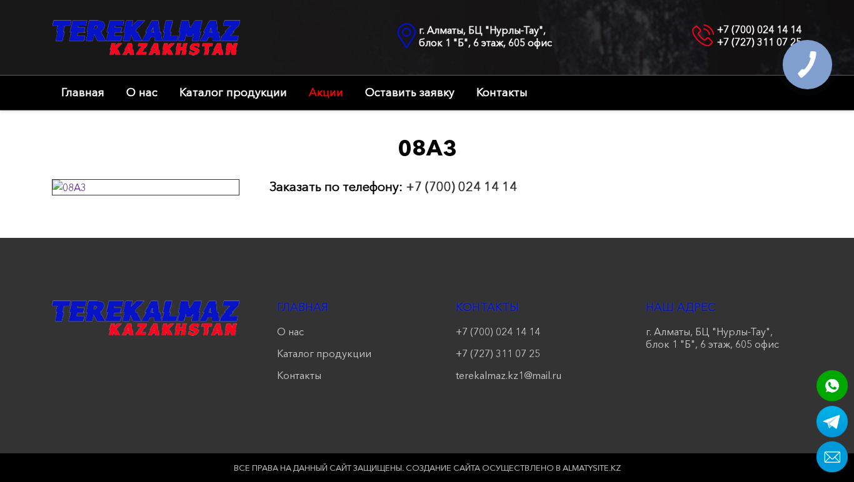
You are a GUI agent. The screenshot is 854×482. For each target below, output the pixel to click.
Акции (326, 92)
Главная (82, 92)
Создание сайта (443, 468)
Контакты (502, 92)
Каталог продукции (233, 92)
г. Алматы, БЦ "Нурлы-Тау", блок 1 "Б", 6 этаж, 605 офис (485, 36)
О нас (142, 92)
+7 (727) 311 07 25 (759, 42)
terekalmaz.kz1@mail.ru (508, 375)
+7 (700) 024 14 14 (759, 29)
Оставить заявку (410, 92)
